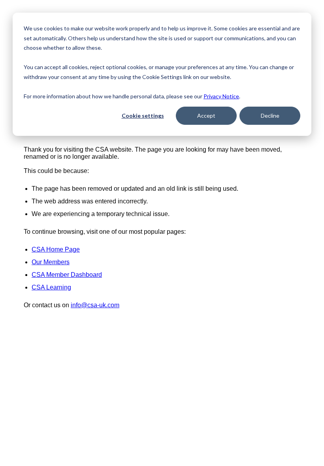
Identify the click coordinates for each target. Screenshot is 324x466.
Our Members (51, 262)
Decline (270, 115)
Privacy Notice (221, 96)
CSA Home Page (56, 249)
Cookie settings (143, 115)
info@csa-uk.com (95, 305)
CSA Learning (51, 287)
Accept (206, 115)
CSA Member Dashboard (67, 274)
